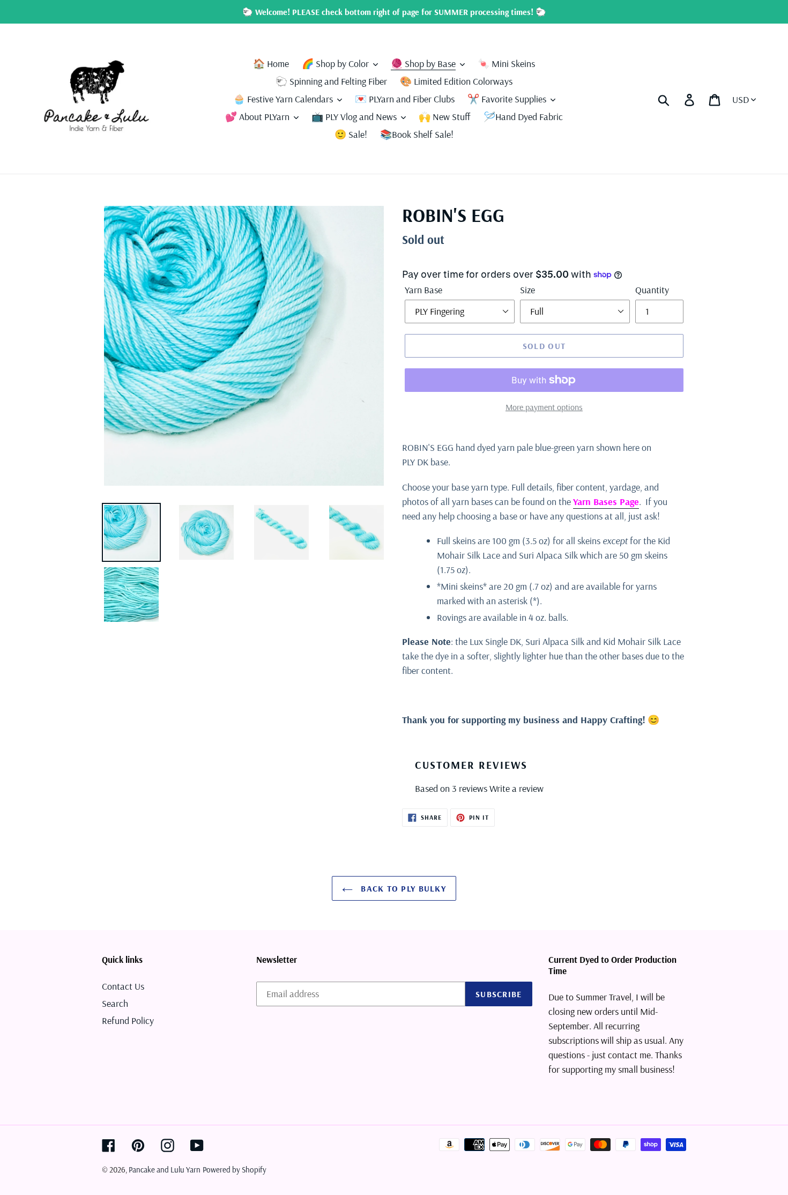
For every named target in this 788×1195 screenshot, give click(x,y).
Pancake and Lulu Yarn (164, 1169)
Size (527, 290)
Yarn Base (423, 290)
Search (115, 1003)
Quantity (652, 290)
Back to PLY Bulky (402, 888)
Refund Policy (128, 1020)
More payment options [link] (544, 407)
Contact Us (123, 986)
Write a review (516, 788)
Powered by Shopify (234, 1169)
